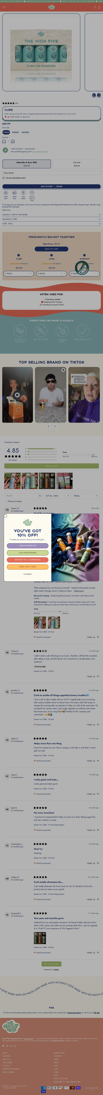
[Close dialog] (5, 515)
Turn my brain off (27, 545)
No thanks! (28, 574)
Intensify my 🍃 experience (28, 560)
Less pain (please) (27, 553)
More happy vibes (27, 567)
